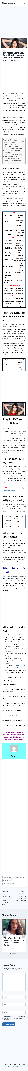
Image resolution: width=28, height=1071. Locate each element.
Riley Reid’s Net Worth (11, 156)
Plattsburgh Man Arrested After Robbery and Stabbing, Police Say (21, 897)
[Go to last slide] (4, 935)
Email (5, 1004)
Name (5, 997)
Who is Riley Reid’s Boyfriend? (13, 148)
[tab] (10, 953)
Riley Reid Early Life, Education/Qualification (11, 145)
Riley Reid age (7, 877)
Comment (6, 975)
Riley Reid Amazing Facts (11, 158)
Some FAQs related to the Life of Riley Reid (15, 161)
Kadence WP (17, 1066)
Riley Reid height (7, 880)
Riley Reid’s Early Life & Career (13, 154)
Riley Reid (5, 576)
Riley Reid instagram (8, 883)
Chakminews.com (17, 739)
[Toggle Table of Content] (22, 140)
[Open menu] (24, 3)
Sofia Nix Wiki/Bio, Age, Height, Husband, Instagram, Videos (6, 898)
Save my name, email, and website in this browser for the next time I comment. (14, 1018)
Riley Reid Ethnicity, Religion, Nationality (13, 151)
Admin (5, 60)
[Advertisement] (14, 23)
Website (5, 1012)
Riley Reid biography (18, 877)
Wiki (3, 50)
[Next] (23, 935)
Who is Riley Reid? (9, 142)
